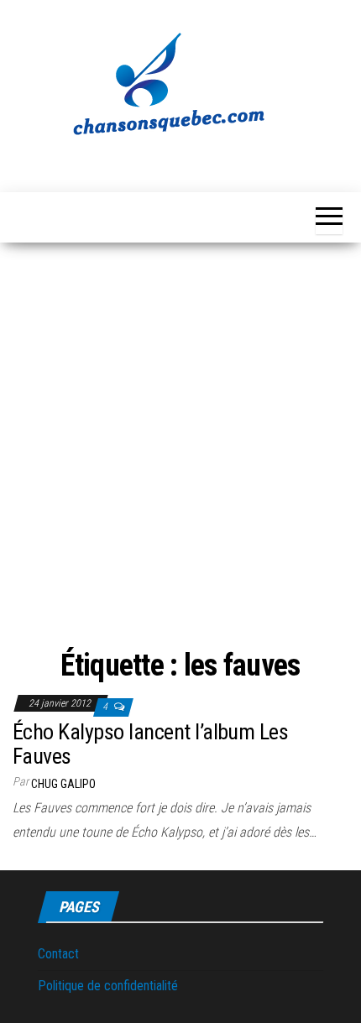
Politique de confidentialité (108, 986)
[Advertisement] (180, 431)
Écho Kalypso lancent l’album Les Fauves (150, 744)
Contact (58, 954)
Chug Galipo (63, 784)
